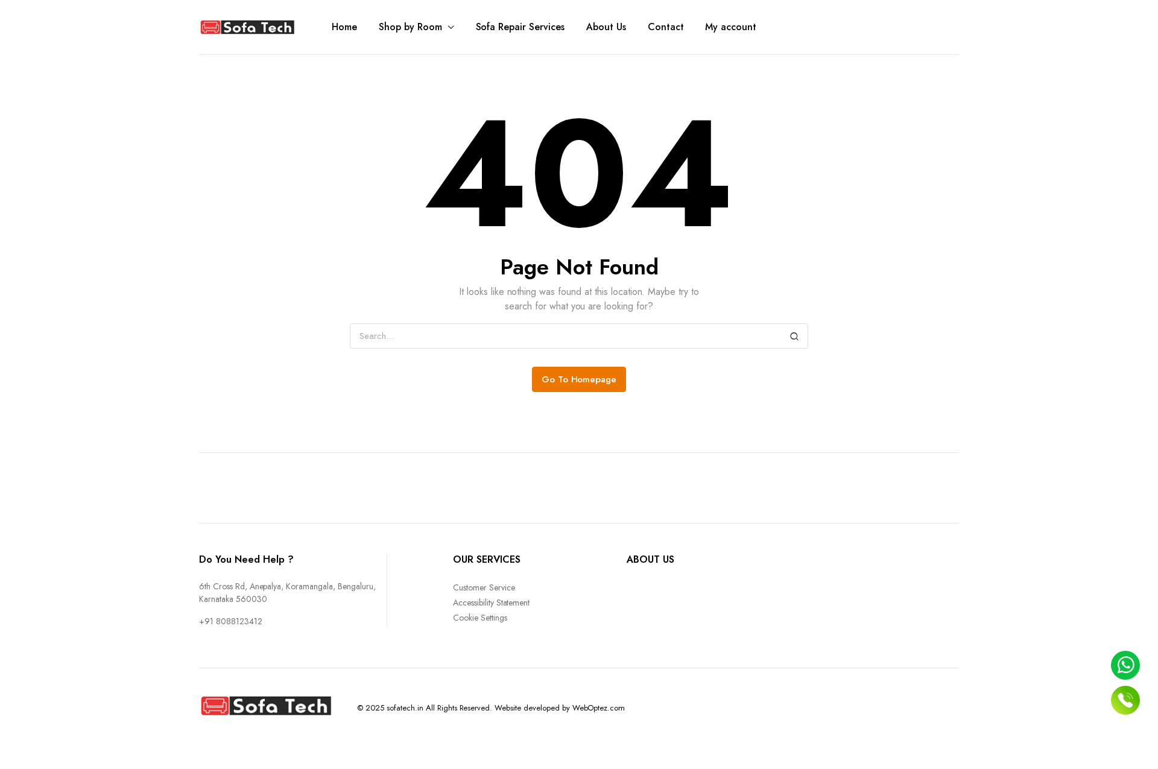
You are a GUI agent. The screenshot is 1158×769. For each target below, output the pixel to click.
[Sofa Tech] (247, 27)
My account (730, 27)
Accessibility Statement (491, 603)
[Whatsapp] (1125, 665)
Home (344, 27)
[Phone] (1125, 700)
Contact (666, 27)
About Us (606, 27)
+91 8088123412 (230, 621)
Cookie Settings (480, 618)
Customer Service (484, 587)
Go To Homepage (579, 379)
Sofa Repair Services (520, 27)
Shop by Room (410, 27)
